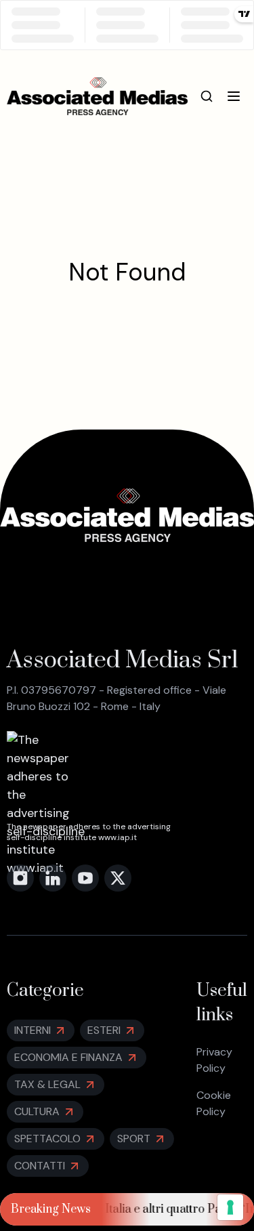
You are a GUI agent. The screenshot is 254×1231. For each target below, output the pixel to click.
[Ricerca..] (206, 96)
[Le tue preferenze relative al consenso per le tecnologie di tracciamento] (230, 1207)
